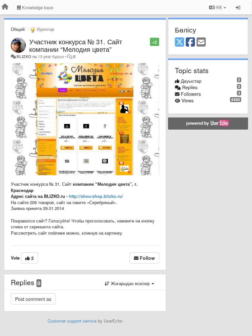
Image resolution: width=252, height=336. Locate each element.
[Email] (201, 42)
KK (219, 7)
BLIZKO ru (27, 56)
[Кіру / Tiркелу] (238, 7)
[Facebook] (190, 42)
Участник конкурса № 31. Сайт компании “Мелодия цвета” (75, 45)
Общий (18, 29)
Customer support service (72, 321)
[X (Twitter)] (179, 42)
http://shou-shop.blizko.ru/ (96, 196)
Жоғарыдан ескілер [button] (130, 283)
